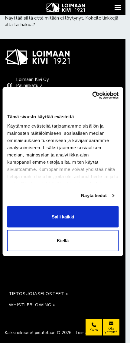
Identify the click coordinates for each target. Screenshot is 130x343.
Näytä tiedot (94, 195)
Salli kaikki (63, 216)
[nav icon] (118, 7)
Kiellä (63, 240)
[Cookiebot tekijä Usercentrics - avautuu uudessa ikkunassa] (92, 95)
